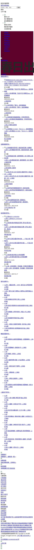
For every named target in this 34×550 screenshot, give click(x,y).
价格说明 (3, 484)
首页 (2, 5)
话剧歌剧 (7, 36)
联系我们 (9, 517)
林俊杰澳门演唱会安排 (19, 531)
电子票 (3, 502)
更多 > (7, 76)
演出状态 (3, 480)
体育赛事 (7, 34)
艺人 (13, 517)
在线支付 (3, 490)
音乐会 (6, 38)
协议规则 (28, 517)
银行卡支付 (4, 494)
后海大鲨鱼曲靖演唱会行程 (21, 523)
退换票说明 (4, 506)
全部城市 (17, 517)
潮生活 (6, 49)
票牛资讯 (23, 517)
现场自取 (3, 498)
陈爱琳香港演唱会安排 (22, 527)
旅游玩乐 (7, 51)
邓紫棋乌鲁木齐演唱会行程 (23, 525)
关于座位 (3, 486)
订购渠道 (3, 478)
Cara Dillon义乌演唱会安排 (20, 529)
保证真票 (3, 513)
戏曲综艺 (7, 42)
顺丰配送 (3, 500)
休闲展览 (7, 40)
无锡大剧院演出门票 (7, 523)
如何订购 (3, 482)
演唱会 (6, 32)
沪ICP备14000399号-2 (23, 535)
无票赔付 (3, 511)
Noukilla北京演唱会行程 (8, 527)
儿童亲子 (7, 47)
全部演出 (6, 5)
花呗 (2, 492)
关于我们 (3, 517)
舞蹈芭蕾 (7, 45)
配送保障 (3, 515)
